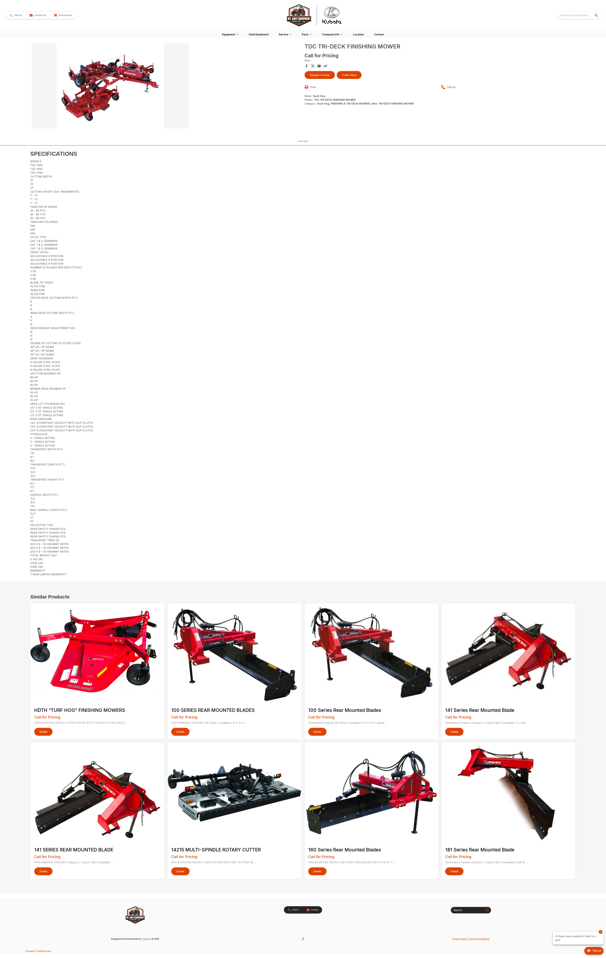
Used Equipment (259, 34)
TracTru (146, 938)
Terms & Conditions (479, 938)
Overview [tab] (303, 141)
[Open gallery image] (110, 86)
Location (358, 34)
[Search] (487, 910)
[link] (63, 15)
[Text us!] (594, 951)
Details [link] (43, 731)
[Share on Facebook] (306, 66)
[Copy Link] (325, 66)
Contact (379, 34)
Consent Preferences (38, 951)
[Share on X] (313, 66)
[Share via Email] (319, 66)
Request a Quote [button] (320, 75)
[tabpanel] (166, 86)
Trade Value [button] (349, 75)
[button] (16, 15)
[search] (596, 15)
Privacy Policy (459, 938)
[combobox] (578, 15)
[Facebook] (303, 939)
